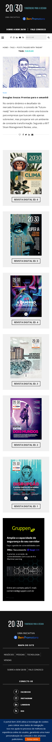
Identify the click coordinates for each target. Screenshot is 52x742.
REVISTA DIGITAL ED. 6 (26, 199)
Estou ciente (32, 739)
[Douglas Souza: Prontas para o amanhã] (26, 72)
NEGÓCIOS (9, 654)
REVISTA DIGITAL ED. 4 (26, 322)
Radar (5, 93)
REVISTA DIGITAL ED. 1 (26, 506)
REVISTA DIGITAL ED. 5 (26, 260)
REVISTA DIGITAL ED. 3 (26, 383)
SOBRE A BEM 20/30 (16, 29)
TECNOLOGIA (33, 654)
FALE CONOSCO (38, 29)
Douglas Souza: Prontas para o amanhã (25, 97)
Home (5, 47)
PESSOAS (20, 654)
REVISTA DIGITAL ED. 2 (26, 444)
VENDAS (8, 660)
